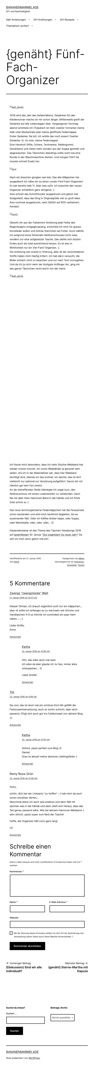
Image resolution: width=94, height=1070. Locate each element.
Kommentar (17, 871)
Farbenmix (79, 562)
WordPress (34, 1058)
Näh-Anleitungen (16, 19)
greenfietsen (21, 534)
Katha (16, 562)
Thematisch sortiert (17, 25)
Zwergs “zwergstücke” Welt (29, 593)
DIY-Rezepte (67, 19)
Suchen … (11, 1013)
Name (14, 902)
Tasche (81, 565)
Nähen (81, 558)
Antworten (15, 637)
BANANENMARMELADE (22, 7)
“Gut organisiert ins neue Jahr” (60, 534)
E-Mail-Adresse (58, 902)
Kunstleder (72, 565)
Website (14, 917)
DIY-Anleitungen (43, 19)
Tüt (12, 692)
